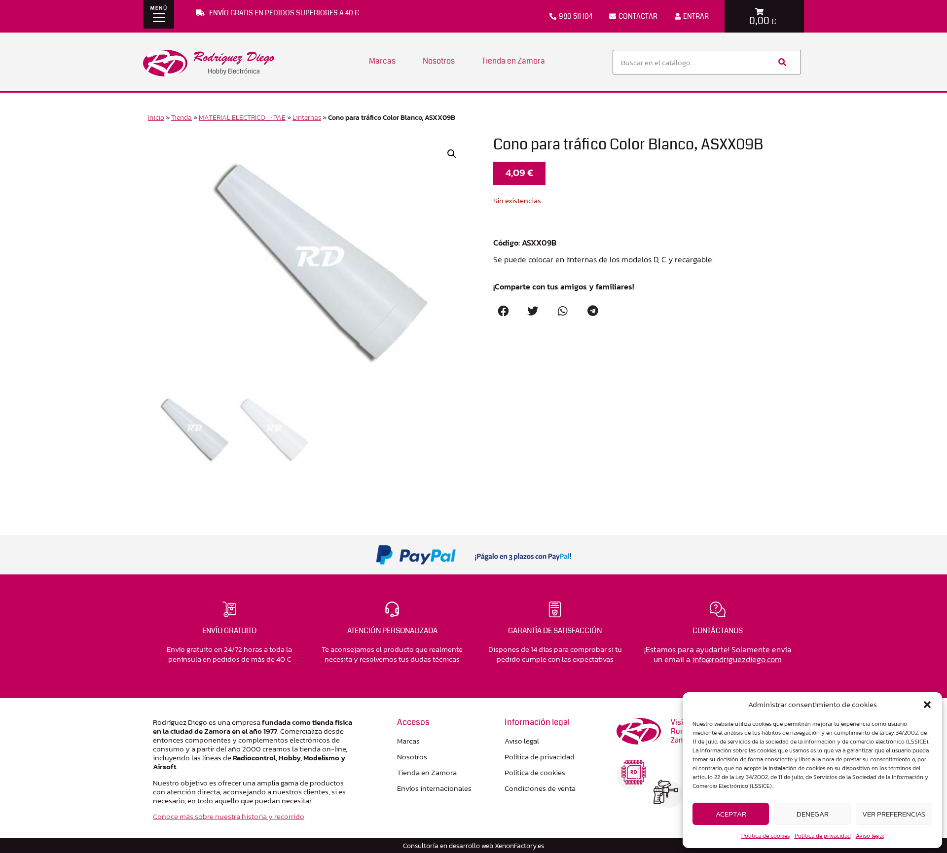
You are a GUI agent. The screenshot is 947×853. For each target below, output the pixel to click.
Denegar (813, 813)
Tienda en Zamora (513, 61)
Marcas (382, 61)
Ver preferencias (893, 813)
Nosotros (439, 61)
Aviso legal (870, 835)
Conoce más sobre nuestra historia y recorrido (228, 816)
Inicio (156, 117)
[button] (927, 705)
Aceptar (731, 813)
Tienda (181, 117)
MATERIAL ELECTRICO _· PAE (242, 117)
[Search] (781, 62)
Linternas (306, 117)
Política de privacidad (823, 835)
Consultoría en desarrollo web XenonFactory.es (473, 846)
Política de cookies (765, 835)
